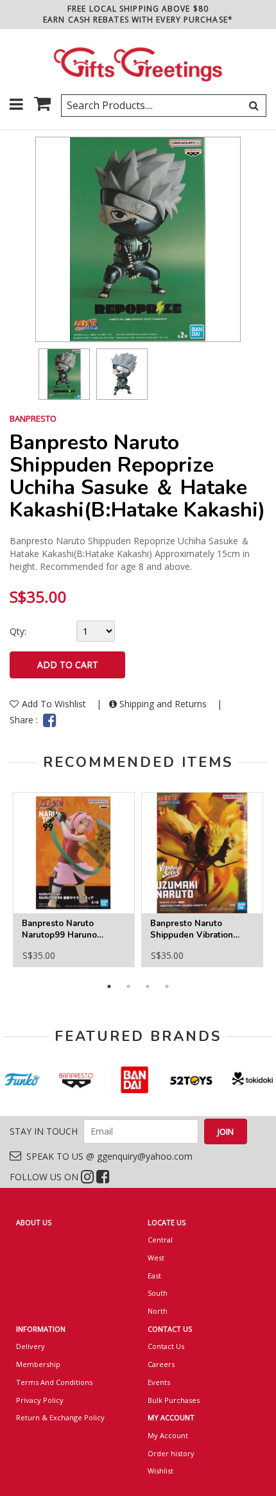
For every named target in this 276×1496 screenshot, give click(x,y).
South (158, 1293)
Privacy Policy (40, 1400)
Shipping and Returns (163, 704)
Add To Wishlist (55, 704)
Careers (161, 1364)
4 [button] (166, 986)
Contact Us (166, 1346)
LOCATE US (166, 1222)
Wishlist (160, 1470)
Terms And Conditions (54, 1382)
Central (160, 1239)
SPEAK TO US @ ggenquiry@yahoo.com (107, 1156)
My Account (168, 1435)
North (158, 1311)
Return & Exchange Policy (60, 1417)
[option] (64, 374)
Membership (38, 1364)
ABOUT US (33, 1222)
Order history (171, 1453)
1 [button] (109, 986)
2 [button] (128, 986)
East (154, 1275)
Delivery (30, 1346)
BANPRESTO (33, 418)
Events (159, 1382)
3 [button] (147, 986)
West (156, 1257)
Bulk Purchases (174, 1400)
